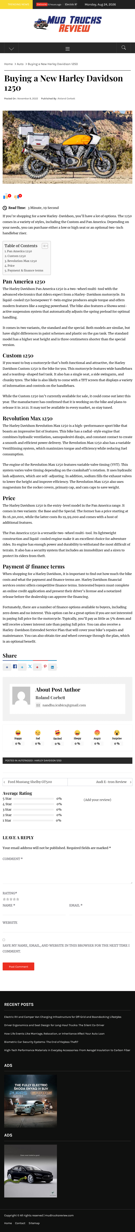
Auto (21, 760)
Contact (20, 1223)
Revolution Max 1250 (22, 261)
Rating (10, 893)
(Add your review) (97, 800)
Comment (13, 859)
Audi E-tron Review (111, 782)
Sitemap (34, 1223)
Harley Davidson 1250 (48, 760)
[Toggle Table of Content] (43, 246)
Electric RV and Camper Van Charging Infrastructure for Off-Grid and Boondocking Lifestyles (62, 1017)
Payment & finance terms (25, 270)
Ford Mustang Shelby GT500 (30, 782)
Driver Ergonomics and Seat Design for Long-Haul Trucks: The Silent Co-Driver (54, 1025)
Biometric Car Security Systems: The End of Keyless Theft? (41, 1042)
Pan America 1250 (19, 251)
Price (11, 265)
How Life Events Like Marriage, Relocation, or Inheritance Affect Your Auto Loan (54, 1033)
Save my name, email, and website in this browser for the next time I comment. (66, 948)
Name (9, 905)
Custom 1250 (17, 256)
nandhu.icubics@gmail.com (64, 705)
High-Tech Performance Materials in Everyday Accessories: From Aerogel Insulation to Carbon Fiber (67, 1050)
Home (8, 1223)
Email (76, 905)
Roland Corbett (66, 98)
